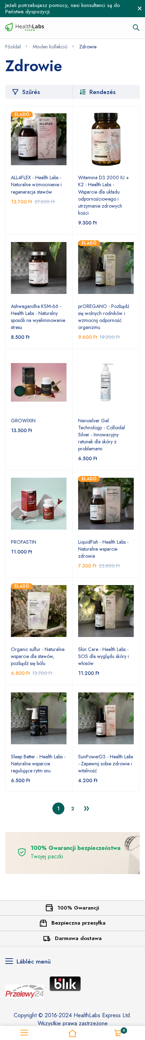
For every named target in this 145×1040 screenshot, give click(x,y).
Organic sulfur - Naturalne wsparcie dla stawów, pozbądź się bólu (37, 656)
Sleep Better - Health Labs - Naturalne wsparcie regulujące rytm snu (38, 763)
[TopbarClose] (139, 8)
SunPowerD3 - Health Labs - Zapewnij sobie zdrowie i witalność (105, 763)
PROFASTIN (23, 541)
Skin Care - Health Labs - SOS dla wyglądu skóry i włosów (103, 656)
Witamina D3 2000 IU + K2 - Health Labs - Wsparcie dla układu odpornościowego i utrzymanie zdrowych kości (103, 195)
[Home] (72, 1033)
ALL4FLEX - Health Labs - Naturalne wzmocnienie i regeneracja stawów (36, 184)
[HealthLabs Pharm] (24, 27)
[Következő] (87, 808)
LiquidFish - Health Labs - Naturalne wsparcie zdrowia (103, 548)
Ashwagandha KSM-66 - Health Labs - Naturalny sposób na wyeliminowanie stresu (38, 317)
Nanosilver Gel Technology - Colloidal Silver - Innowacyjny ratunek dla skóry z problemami (101, 434)
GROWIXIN (23, 420)
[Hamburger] (24, 1033)
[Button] (136, 27)
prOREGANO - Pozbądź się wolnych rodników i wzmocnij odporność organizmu (103, 317)
